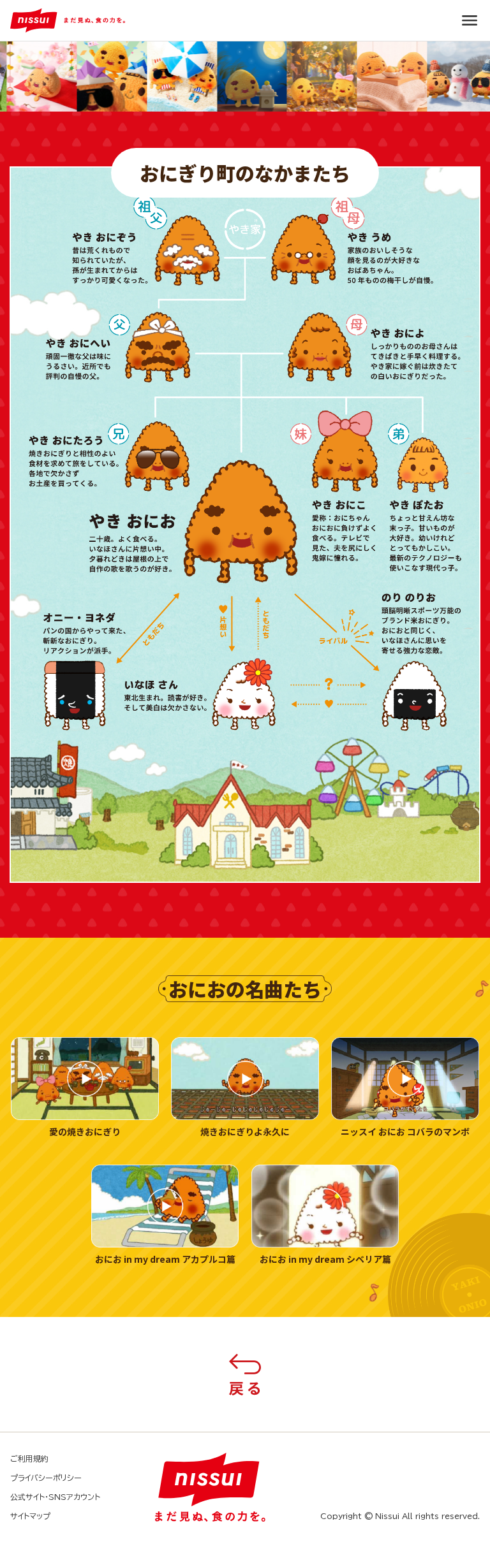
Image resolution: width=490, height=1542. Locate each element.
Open (469, 20)
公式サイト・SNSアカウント (55, 1497)
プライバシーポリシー (46, 1477)
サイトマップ (30, 1516)
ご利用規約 (29, 1458)
